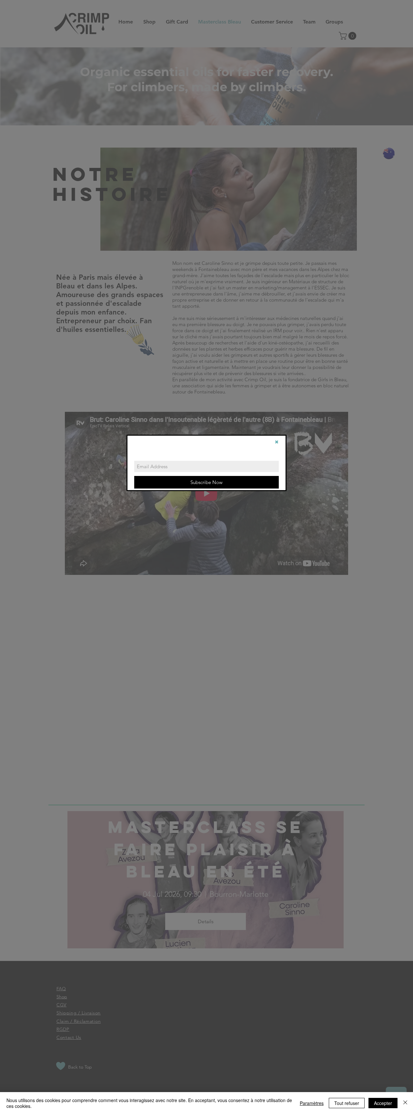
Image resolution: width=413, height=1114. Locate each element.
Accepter (383, 1103)
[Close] (405, 1103)
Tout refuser (346, 1103)
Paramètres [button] (312, 1103)
